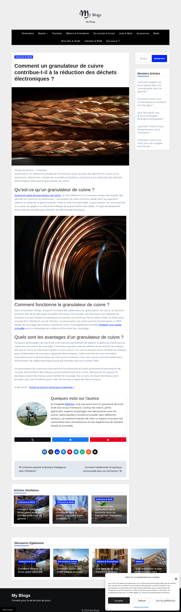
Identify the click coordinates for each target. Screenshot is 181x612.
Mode (156, 33)
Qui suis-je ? (113, 41)
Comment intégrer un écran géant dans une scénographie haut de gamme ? (29, 514)
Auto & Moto (125, 33)
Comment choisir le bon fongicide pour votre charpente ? (150, 129)
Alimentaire (28, 33)
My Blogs (90, 22)
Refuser (142, 600)
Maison (42, 33)
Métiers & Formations (77, 33)
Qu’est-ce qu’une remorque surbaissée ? (51, 387)
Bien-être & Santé (70, 41)
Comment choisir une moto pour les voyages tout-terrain (149, 143)
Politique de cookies (141, 607)
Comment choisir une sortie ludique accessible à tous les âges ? (151, 102)
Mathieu (69, 404)
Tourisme (57, 33)
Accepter (119, 600)
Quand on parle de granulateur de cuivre (37, 195)
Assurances (143, 33)
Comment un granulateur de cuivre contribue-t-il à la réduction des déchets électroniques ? (65, 72)
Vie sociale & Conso (104, 33)
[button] (175, 577)
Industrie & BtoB (93, 41)
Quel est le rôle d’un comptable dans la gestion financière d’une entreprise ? (69, 514)
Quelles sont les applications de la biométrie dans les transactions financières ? (108, 512)
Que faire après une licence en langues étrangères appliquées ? (150, 115)
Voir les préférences (165, 600)
